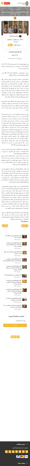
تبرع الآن (7, 3)
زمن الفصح (16, 40)
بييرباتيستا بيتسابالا (14, 36)
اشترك (15, 325)
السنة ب (16, 42)
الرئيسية (17, 9)
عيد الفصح (10, 40)
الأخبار (12, 9)
